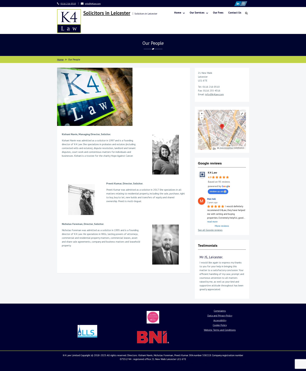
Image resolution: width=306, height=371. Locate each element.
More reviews (222, 225)
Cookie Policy (220, 325)
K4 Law (212, 172)
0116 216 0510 (68, 3)
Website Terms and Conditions (220, 329)
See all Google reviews (210, 230)
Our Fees (218, 12)
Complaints (220, 310)
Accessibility (219, 320)
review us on (216, 191)
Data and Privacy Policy (219, 315)
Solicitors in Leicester (106, 13)
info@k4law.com (93, 3)
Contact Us (234, 12)
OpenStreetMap (226, 148)
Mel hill (211, 198)
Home (177, 12)
